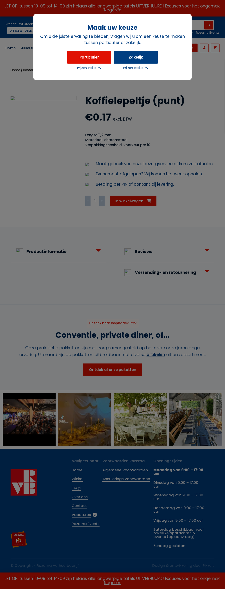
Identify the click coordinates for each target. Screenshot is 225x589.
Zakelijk (136, 57)
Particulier (89, 57)
